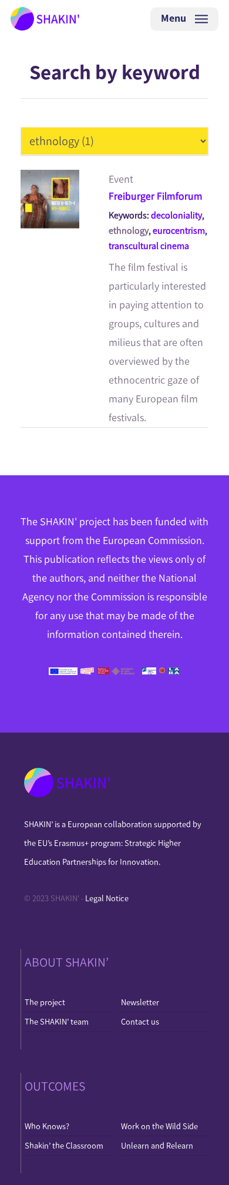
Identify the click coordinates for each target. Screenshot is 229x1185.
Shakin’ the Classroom (64, 1145)
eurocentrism (179, 230)
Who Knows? (47, 1126)
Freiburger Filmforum (156, 196)
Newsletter (140, 1002)
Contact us (140, 1021)
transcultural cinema (149, 245)
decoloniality (176, 215)
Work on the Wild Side (159, 1126)
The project (45, 1002)
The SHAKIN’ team (57, 1021)
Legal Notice (107, 898)
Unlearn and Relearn (157, 1145)
